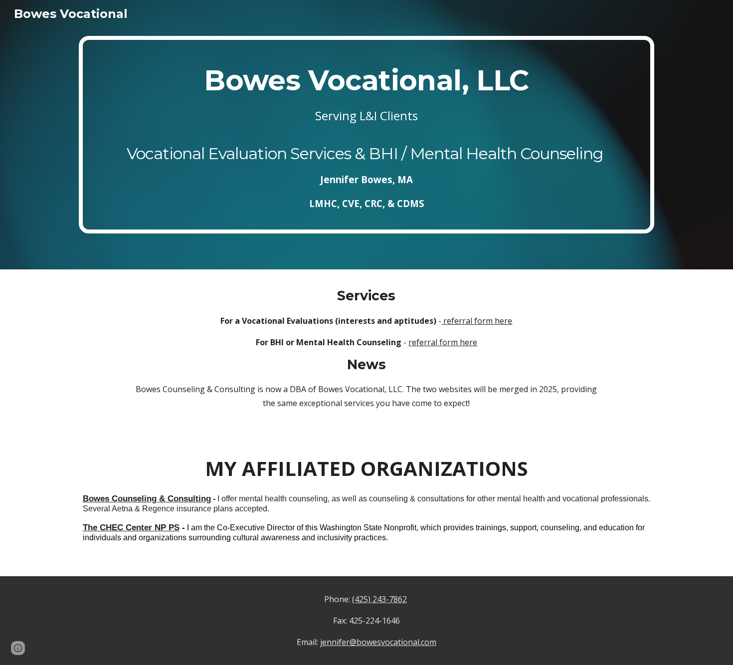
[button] (18, 648)
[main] (366, 134)
